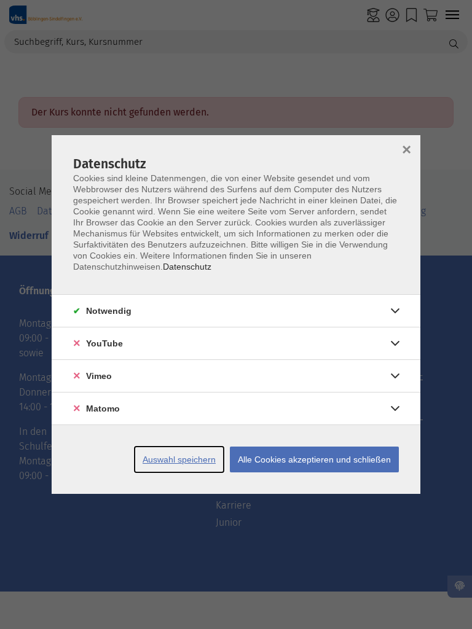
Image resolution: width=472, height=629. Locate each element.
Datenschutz (187, 267)
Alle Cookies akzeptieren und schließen (314, 459)
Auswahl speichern (179, 459)
